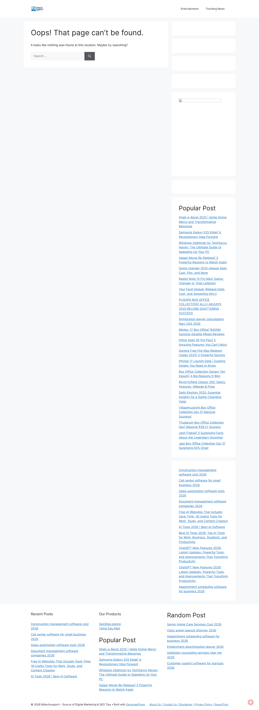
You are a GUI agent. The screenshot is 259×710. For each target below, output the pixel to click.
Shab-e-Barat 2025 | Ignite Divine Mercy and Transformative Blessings (203, 222)
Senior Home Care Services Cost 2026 (194, 624)
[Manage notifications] (251, 702)
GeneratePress (135, 704)
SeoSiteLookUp (110, 624)
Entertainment (190, 8)
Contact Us (170, 704)
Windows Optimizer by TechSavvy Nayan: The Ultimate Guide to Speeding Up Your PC (203, 247)
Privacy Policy (203, 704)
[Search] (89, 56)
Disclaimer (185, 704)
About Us (155, 704)
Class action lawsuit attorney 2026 (191, 630)
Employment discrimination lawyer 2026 (195, 647)
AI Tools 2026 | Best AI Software (202, 527)
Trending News (215, 8)
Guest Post (221, 704)
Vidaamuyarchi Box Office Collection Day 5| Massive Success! (197, 412)
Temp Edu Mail (109, 628)
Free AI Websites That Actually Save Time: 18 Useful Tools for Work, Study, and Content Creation (203, 516)
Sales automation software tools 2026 (58, 645)
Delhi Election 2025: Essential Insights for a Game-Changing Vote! (200, 397)
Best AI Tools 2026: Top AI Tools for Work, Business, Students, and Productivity (203, 537)
